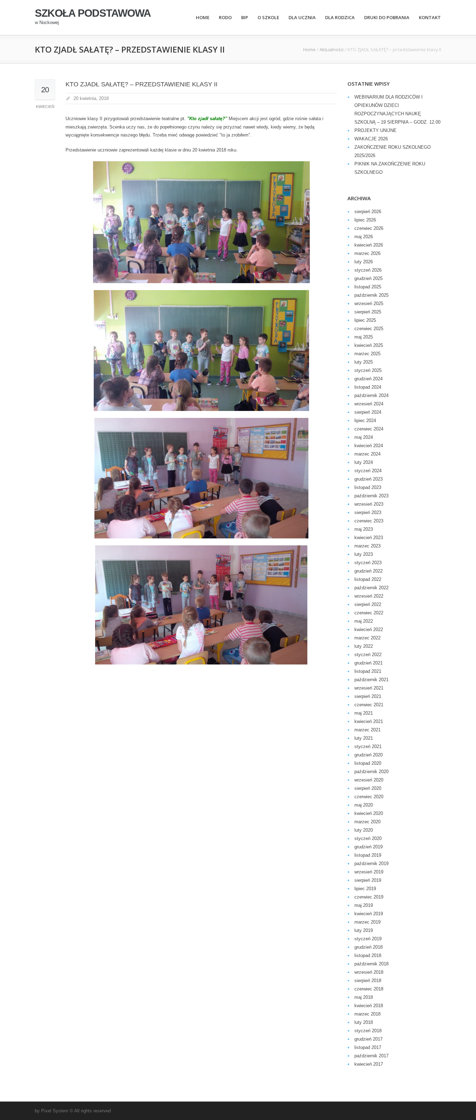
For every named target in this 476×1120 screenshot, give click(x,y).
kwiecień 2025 (368, 345)
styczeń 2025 (368, 370)
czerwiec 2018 (368, 988)
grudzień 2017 (368, 1039)
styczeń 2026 (368, 270)
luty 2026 (363, 261)
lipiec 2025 (365, 320)
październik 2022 (371, 587)
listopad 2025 (367, 286)
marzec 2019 (367, 922)
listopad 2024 (367, 387)
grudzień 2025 (368, 278)
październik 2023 (371, 495)
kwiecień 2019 (368, 913)
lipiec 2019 (365, 888)
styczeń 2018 (368, 1030)
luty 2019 (363, 930)
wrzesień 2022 (368, 596)
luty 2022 (363, 646)
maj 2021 (363, 713)
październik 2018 (371, 963)
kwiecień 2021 (368, 721)
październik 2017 (371, 1055)
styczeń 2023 (368, 562)
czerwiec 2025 (368, 328)
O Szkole (268, 17)
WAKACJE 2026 (371, 138)
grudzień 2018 (368, 947)
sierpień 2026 (367, 211)
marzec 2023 (367, 546)
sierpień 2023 (367, 512)
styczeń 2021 (368, 746)
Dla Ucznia (302, 17)
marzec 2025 (367, 353)
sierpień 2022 (367, 604)
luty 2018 (363, 1022)
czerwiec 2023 (368, 520)
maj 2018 (363, 997)
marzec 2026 (367, 253)
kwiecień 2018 (368, 1005)
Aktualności (332, 49)
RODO (225, 17)
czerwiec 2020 (368, 796)
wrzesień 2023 (368, 504)
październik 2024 (371, 395)
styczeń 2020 (368, 838)
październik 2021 (371, 679)
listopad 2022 (367, 579)
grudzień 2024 (368, 378)
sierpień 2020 (367, 788)
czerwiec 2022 (368, 612)
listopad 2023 (367, 487)
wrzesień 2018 (368, 972)
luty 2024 (363, 462)
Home (202, 17)
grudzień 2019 (368, 846)
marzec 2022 (367, 637)
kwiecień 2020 (368, 813)
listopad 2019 (367, 855)
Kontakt (430, 17)
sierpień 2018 (367, 980)
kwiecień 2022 (368, 629)
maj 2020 (363, 805)
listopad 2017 (367, 1047)
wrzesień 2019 (368, 871)
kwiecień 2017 (368, 1064)
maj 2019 (363, 905)
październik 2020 (371, 771)
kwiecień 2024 (368, 445)
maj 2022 (363, 621)
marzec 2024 (367, 454)
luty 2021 (363, 738)
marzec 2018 (367, 1014)
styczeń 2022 (368, 654)
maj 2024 (363, 437)
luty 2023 (363, 554)
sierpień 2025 (367, 311)
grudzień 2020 (368, 754)
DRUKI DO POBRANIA (386, 17)
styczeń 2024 (368, 470)
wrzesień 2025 (368, 303)
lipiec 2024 (365, 420)
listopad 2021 (367, 671)
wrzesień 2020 (368, 780)
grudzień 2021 (368, 663)
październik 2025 (371, 295)
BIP (244, 17)
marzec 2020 (367, 821)
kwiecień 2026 (368, 245)
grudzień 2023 (368, 479)
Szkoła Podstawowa (93, 13)
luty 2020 (363, 830)
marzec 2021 (367, 729)
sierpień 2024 (367, 412)
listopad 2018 (367, 955)
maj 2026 (363, 236)
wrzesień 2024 (368, 403)
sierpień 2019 (367, 880)
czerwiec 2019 (368, 897)
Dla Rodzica (340, 17)
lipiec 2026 (365, 220)
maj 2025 (363, 337)
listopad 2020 (367, 763)
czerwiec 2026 (368, 228)
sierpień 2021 (367, 696)
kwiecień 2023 (368, 537)
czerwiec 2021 (368, 704)
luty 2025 (363, 362)
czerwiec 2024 (368, 428)
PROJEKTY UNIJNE (375, 130)
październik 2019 (371, 863)
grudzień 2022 (368, 571)
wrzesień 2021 (368, 688)
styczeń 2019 (368, 938)
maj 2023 (363, 529)
